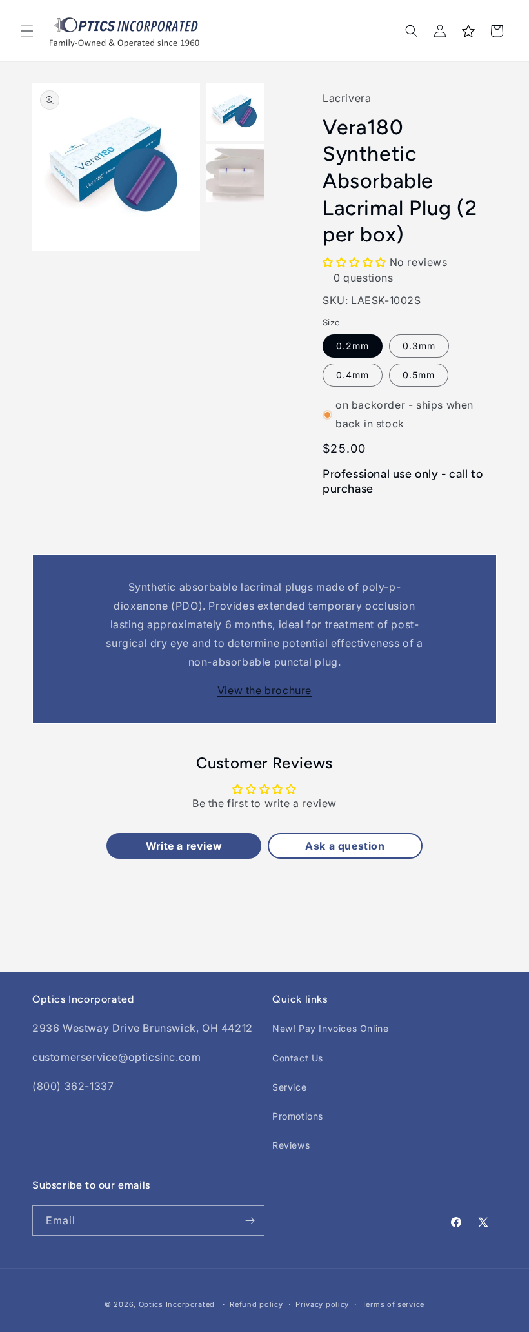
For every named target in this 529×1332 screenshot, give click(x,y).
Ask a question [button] (344, 845)
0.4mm (352, 374)
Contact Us (297, 1057)
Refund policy (256, 1304)
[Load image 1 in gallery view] (235, 112)
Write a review (184, 845)
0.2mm (352, 345)
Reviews (291, 1145)
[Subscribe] (249, 1220)
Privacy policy (322, 1304)
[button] (27, 31)
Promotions (297, 1116)
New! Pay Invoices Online (330, 1028)
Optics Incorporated (177, 1304)
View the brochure (264, 690)
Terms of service (393, 1304)
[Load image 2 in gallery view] (235, 173)
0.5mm (419, 374)
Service (289, 1086)
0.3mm (419, 345)
